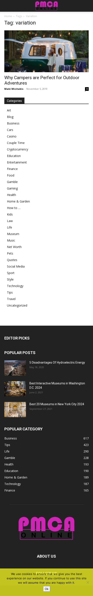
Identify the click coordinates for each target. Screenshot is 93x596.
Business (13, 123)
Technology (15, 286)
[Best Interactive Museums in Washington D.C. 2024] (15, 388)
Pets (10, 253)
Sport (10, 273)
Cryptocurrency (17, 149)
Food (10, 175)
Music (11, 240)
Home (8, 16)
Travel (11, 299)
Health (11, 195)
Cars (10, 130)
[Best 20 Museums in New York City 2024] (15, 409)
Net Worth (14, 247)
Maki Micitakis (13, 88)
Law (10, 221)
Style (10, 279)
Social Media (16, 266)
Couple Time (16, 143)
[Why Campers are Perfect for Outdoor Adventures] (46, 51)
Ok (46, 589)
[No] (87, 582)
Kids (10, 214)
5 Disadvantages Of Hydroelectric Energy (57, 362)
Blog (10, 117)
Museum (13, 234)
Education (14, 156)
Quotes (12, 260)
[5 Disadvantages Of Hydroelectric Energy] (15, 368)
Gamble (12, 182)
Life (9, 227)
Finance (12, 169)
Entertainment (17, 162)
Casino (11, 136)
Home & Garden (18, 201)
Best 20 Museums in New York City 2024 (56, 404)
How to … (14, 208)
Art (9, 110)
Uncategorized (17, 305)
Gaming (12, 188)
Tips (10, 292)
